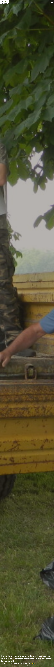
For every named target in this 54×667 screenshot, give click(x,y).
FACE (38, 663)
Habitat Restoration (18, 663)
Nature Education (26, 663)
